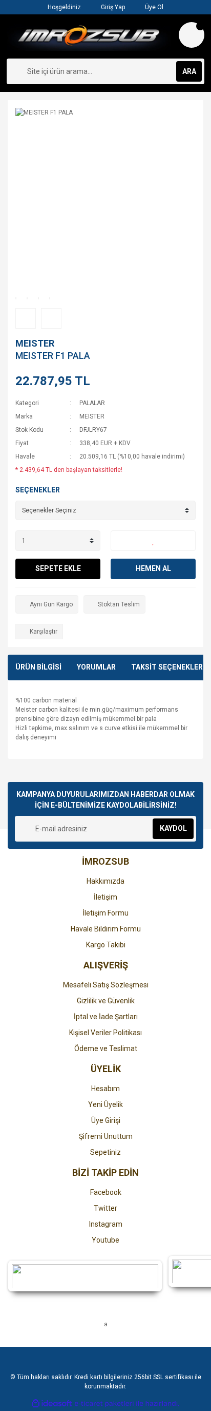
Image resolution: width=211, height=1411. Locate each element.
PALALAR (92, 403)
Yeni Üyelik (105, 1104)
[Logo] (89, 36)
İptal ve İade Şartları (106, 1017)
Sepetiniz (105, 1152)
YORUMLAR (96, 667)
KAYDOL (173, 828)
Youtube (105, 1240)
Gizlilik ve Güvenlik (106, 1001)
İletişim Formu (105, 913)
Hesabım (105, 1088)
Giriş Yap (112, 7)
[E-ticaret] (104, 1403)
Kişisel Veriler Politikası (105, 1032)
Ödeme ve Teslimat (105, 1048)
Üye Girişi (105, 1120)
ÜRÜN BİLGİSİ (38, 667)
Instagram (105, 1224)
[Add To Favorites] (153, 540)
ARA (189, 71)
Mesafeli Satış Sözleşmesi (106, 985)
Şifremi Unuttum (106, 1136)
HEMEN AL (153, 568)
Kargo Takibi (105, 945)
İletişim (105, 897)
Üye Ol (153, 7)
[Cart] (191, 35)
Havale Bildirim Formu (106, 929)
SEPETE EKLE (58, 568)
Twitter (105, 1208)
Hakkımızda (105, 881)
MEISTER (34, 343)
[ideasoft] (51, 1403)
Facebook (105, 1192)
